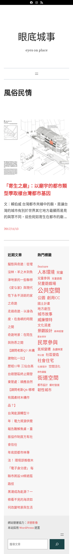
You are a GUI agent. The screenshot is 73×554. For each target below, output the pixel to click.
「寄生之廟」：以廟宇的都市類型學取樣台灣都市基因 (35, 190)
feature (43, 266)
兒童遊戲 (57, 278)
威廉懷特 (45, 319)
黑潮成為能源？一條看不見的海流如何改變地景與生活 (20, 499)
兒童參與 (44, 278)
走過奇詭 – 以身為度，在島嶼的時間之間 (20, 319)
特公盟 (41, 355)
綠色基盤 (42, 372)
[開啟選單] (36, 73)
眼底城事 (36, 37)
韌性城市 (45, 389)
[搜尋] (57, 544)
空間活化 (54, 366)
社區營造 (52, 354)
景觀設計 (45, 330)
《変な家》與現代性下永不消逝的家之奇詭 (20, 295)
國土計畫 (44, 304)
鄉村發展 (54, 385)
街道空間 (48, 377)
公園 (41, 298)
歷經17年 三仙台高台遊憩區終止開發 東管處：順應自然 (20, 374)
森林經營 (58, 331)
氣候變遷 (44, 349)
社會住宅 (46, 360)
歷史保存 (42, 336)
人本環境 (46, 272)
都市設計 (43, 385)
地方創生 (44, 309)
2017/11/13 (11, 229)
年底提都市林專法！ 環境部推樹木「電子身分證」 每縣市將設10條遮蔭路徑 (20, 468)
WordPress (26, 528)
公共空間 (49, 290)
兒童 (59, 272)
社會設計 (42, 366)
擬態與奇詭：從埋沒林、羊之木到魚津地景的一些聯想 (20, 272)
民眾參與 (48, 342)
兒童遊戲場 (47, 283)
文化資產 (44, 325)
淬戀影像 (32, 523)
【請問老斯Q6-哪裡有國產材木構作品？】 (21, 397)
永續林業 (58, 349)
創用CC (53, 298)
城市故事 (45, 314)
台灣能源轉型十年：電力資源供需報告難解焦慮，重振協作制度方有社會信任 (20, 429)
